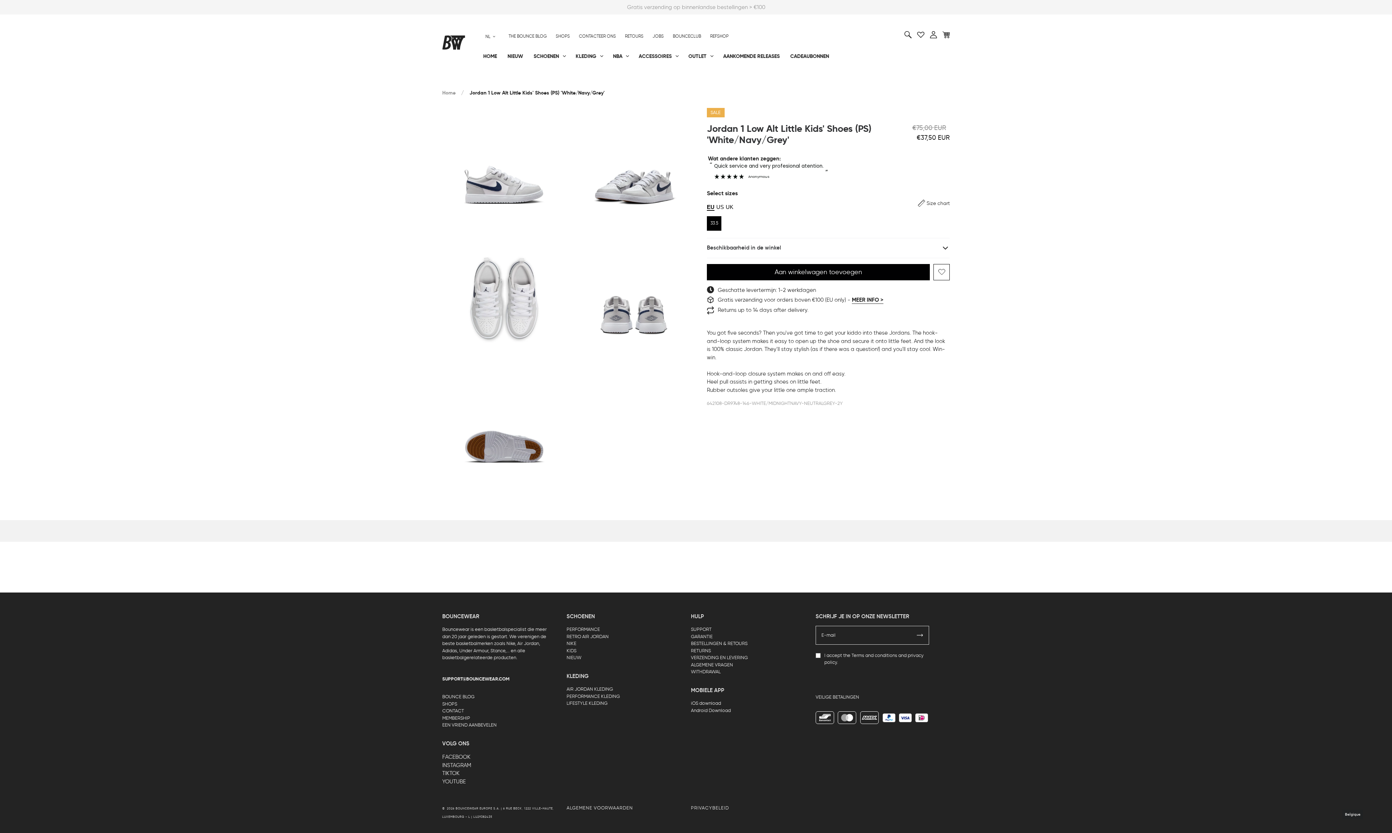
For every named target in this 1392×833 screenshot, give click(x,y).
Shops (563, 36)
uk (729, 207)
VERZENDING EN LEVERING (719, 657)
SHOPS (449, 704)
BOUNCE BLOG (458, 696)
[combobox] (490, 36)
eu (710, 207)
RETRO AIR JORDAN (588, 636)
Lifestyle (623, 80)
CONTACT (453, 710)
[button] (934, 203)
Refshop (719, 36)
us (720, 207)
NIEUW (574, 657)
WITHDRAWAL (706, 671)
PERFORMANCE (583, 629)
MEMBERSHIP (456, 718)
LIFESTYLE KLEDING (587, 703)
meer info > (867, 300)
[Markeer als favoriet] (941, 272)
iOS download (706, 703)
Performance (459, 80)
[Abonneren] (920, 635)
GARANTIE (702, 636)
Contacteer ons (597, 36)
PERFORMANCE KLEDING (593, 696)
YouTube (454, 781)
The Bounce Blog (528, 36)
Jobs (658, 36)
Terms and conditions (874, 655)
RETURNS (701, 650)
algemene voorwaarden (600, 808)
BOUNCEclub (687, 36)
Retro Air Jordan (550, 80)
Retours (634, 36)
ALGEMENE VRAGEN (712, 664)
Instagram (456, 765)
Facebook (456, 757)
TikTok (451, 773)
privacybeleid (710, 808)
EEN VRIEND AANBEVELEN (469, 725)
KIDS (571, 650)
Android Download (711, 710)
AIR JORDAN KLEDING (590, 689)
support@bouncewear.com (476, 679)
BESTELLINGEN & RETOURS (719, 643)
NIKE (571, 643)
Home (449, 93)
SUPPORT (701, 629)
